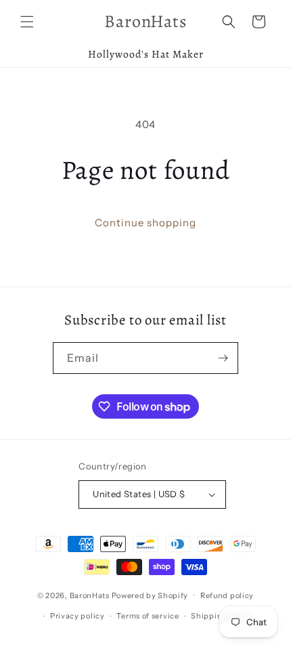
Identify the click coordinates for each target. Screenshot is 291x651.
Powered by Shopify (150, 595)
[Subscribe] (223, 358)
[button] (27, 22)
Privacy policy (77, 616)
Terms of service (147, 616)
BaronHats (90, 595)
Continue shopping (145, 222)
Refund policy (227, 595)
